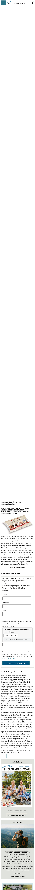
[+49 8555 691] (33, 3)
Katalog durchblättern (17, 815)
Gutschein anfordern (17, 567)
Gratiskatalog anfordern (17, 756)
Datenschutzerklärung (10, 659)
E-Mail (5, 594)
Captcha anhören (10, 635)
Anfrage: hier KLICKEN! (17, 876)
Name (5, 610)
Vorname (6, 602)
